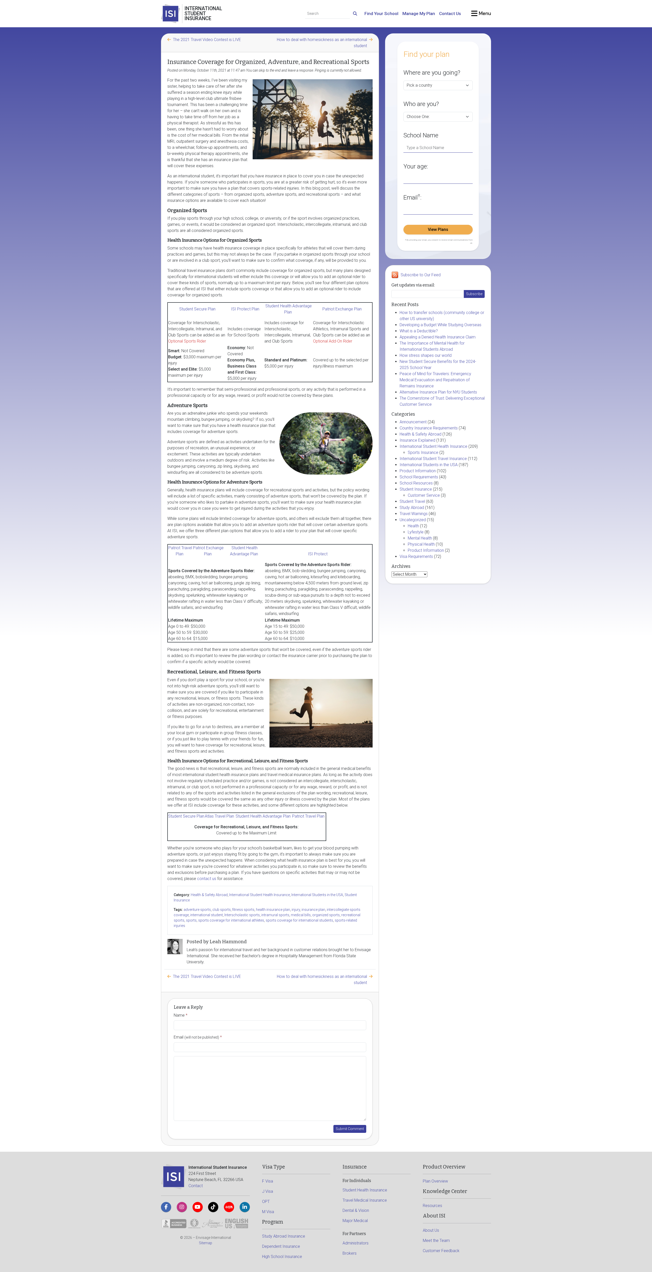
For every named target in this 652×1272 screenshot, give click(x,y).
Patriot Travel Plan (308, 816)
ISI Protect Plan (245, 309)
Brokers (350, 1253)
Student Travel (412, 501)
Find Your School (381, 13)
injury (296, 910)
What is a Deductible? (419, 331)
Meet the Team (436, 1240)
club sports (221, 910)
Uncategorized (413, 519)
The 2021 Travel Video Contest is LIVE (207, 39)
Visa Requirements (416, 556)
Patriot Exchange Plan (342, 309)
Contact (195, 1185)
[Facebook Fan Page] (166, 1207)
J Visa (267, 1191)
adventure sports (197, 910)
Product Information (418, 470)
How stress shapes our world (426, 355)
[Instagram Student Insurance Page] (182, 1207)
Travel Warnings (414, 513)
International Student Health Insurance (259, 895)
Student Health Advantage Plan (263, 816)
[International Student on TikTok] (213, 1207)
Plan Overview (435, 1181)
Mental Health (420, 538)
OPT (266, 1201)
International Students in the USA (317, 895)
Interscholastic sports (242, 915)
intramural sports (275, 915)
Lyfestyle (416, 532)
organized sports (326, 915)
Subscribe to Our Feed (421, 274)
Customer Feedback (441, 1250)
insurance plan (313, 910)
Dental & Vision (356, 1210)
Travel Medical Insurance (365, 1200)
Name (180, 1015)
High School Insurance (282, 1256)
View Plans (438, 229)
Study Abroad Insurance (283, 1236)
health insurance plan (273, 910)
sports (191, 920)
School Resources (416, 483)
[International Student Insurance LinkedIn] (245, 1207)
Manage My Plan (418, 13)
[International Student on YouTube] (198, 1207)
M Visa (268, 1211)
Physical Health (421, 544)
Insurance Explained (417, 440)
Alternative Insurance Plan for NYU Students (438, 392)
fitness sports (243, 910)
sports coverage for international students (299, 920)
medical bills (301, 915)
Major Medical (355, 1220)
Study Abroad (412, 507)
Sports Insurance (423, 452)
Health (413, 525)
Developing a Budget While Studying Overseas (440, 324)
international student (206, 915)
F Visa (267, 1181)
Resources (432, 1205)
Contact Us (450, 13)
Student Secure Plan (197, 309)
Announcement (413, 421)
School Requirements (419, 477)
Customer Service (424, 495)
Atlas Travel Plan (219, 816)
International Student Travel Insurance (433, 458)
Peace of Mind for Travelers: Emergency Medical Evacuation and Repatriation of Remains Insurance (435, 379)
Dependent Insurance (281, 1246)
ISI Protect (318, 554)
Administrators (356, 1243)
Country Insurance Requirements (429, 428)
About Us (431, 1230)
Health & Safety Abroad (209, 895)
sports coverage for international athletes (231, 920)
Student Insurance (416, 489)
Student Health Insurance (365, 1190)
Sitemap (205, 1243)
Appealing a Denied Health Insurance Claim (438, 337)
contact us (206, 878)
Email (198, 1037)
